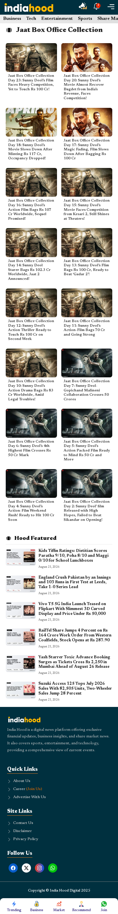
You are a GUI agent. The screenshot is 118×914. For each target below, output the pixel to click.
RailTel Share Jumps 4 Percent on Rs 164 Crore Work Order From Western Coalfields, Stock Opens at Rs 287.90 (74, 636)
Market (59, 910)
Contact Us (23, 823)
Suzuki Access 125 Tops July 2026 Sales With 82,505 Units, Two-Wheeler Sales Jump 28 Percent (75, 689)
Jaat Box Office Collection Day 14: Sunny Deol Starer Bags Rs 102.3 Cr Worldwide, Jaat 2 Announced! (31, 270)
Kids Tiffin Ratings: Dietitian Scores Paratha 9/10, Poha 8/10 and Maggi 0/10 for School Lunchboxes (73, 556)
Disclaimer (22, 831)
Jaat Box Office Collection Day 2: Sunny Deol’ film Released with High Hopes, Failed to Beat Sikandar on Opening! (87, 510)
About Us (21, 781)
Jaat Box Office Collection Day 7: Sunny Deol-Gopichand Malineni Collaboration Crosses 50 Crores (87, 390)
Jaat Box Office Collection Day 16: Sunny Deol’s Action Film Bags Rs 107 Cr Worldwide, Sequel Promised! (31, 209)
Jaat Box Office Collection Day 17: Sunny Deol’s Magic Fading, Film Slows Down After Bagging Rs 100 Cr (87, 149)
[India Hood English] (29, 7)
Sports (85, 18)
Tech (31, 18)
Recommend (81, 910)
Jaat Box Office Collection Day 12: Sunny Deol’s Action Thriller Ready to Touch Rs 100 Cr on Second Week (31, 330)
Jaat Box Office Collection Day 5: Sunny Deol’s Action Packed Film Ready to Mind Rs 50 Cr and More (87, 450)
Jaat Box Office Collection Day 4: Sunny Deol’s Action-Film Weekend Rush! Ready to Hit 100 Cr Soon (31, 510)
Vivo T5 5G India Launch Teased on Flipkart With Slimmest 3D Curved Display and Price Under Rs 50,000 (72, 609)
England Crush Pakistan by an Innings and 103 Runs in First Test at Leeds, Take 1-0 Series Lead (74, 583)
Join (104, 910)
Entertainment (57, 18)
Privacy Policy (25, 839)
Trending (14, 910)
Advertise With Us (29, 797)
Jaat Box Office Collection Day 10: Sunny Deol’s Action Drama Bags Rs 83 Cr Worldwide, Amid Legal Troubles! (31, 390)
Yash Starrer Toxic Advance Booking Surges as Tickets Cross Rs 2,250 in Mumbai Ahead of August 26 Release (74, 662)
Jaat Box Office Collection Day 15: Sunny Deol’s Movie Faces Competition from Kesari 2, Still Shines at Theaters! (87, 209)
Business (12, 18)
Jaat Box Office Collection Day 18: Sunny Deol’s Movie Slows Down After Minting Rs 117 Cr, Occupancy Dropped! (31, 149)
